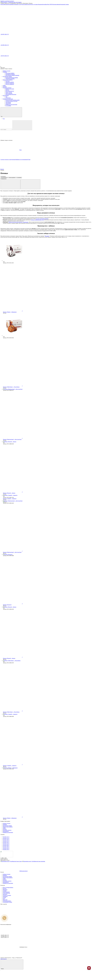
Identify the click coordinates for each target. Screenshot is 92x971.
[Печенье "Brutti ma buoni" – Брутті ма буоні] (47, 389)
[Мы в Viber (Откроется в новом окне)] (66, 14)
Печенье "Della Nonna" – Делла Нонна (11, 386)
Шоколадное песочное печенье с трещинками (18, 222)
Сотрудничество (22, 4)
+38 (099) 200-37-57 (5, 45)
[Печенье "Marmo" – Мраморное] (47, 250)
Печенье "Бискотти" (7, 604)
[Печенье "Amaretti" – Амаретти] (47, 495)
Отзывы (10, 4)
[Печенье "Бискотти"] (47, 554)
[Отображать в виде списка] (30, 184)
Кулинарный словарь (64, 4)
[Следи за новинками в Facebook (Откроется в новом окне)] (10, 14)
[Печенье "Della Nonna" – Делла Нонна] (47, 325)
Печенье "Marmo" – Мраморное (10, 312)
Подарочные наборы (7, 76)
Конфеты (5, 72)
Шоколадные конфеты (8, 79)
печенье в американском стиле (37, 219)
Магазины (6, 4)
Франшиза (40, 4)
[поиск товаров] (22, 125)
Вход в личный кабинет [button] (8, 887)
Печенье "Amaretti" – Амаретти (9, 498)
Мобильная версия (23, 871)
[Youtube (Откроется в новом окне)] (10, 23)
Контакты (28, 4)
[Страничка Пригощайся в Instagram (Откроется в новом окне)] (28, 14)
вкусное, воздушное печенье (42, 218)
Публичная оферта (56, 4)
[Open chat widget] (89, 968)
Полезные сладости (7, 87)
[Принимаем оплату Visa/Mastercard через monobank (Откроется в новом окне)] (33, 861)
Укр (4, 118)
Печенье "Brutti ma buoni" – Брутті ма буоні (12, 439)
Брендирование (15, 4)
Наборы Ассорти (6, 70)
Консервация (6, 95)
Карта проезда (4, 958)
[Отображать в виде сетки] (10, 184)
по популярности (4, 177)
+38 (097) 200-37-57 (5, 34)
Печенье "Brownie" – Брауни (9, 493)
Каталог (2, 4)
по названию (19, 177)
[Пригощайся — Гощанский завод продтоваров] (7, 856)
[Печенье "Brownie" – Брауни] (47, 441)
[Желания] (46, 135)
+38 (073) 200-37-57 (5, 55)
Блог (46, 4)
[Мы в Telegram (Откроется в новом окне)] (47, 14)
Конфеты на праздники (8, 98)
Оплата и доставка (34, 4)
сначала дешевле (12, 177)
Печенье (5, 86)
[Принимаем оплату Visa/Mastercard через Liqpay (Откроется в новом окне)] (11, 861)
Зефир (4, 85)
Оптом (43, 4)
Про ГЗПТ (49, 4)
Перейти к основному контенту (7, 1)
